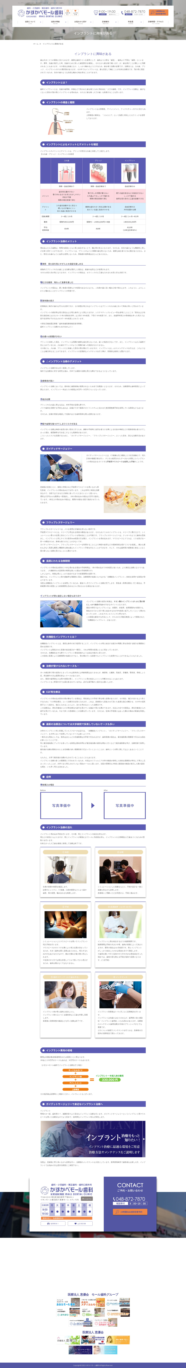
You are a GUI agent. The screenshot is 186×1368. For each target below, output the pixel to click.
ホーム (35, 43)
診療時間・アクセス (156, 22)
